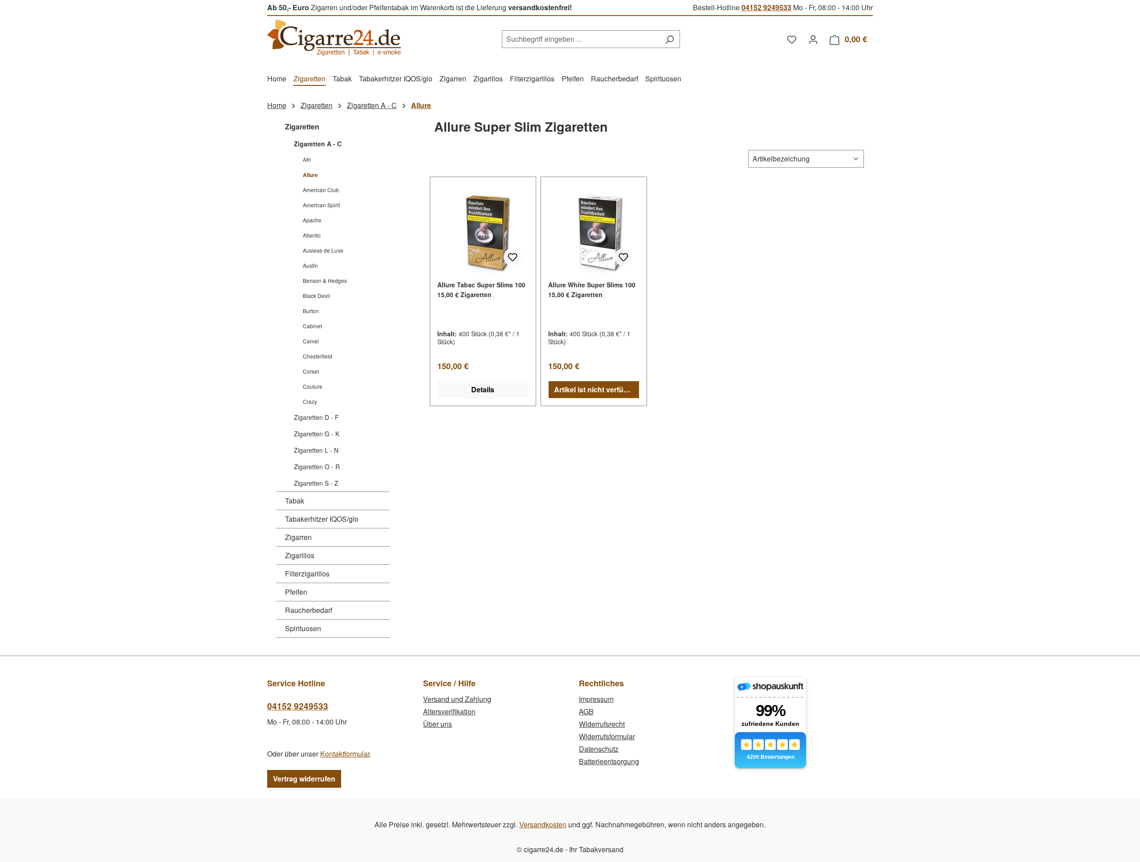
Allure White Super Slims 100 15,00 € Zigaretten (591, 289)
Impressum (596, 699)
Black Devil (316, 295)
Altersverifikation (449, 711)
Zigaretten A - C (318, 143)
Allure (310, 175)
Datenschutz (599, 749)
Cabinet (312, 326)
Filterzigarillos (307, 573)
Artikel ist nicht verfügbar (596, 389)
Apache (312, 220)
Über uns (437, 724)
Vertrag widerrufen (304, 778)
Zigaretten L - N (316, 450)
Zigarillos (299, 555)
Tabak (294, 500)
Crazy (310, 401)
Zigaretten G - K (316, 433)
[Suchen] (669, 39)
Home (276, 105)
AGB (586, 711)
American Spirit (321, 205)
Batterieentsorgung (609, 761)
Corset (311, 371)
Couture (312, 386)
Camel (311, 341)
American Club (321, 189)
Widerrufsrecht (602, 724)
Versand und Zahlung (457, 699)
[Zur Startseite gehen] (334, 38)
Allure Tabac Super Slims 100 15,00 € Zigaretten (481, 289)
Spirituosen (303, 628)
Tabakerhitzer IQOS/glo (321, 519)
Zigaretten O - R (317, 466)
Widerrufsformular (607, 736)
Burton (311, 310)
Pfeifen (296, 592)
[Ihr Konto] (813, 39)
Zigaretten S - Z (316, 483)
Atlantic (312, 235)
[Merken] (512, 257)
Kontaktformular (345, 754)
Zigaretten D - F (316, 417)
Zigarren (298, 537)
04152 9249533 (766, 7)
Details (482, 389)
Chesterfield (317, 356)
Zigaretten (302, 126)
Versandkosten (542, 824)
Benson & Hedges (325, 280)
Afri (307, 159)
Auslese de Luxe (323, 250)
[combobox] (581, 39)
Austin (310, 265)
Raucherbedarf (308, 610)
